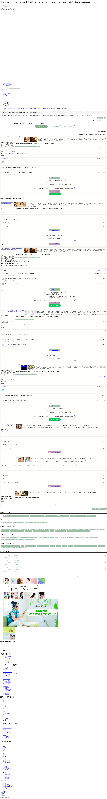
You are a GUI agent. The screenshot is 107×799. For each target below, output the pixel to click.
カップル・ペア (6, 717)
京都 (3, 645)
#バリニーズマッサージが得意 (41, 522)
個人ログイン (5, 5)
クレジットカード (6, 713)
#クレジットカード (14, 537)
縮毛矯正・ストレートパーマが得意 (10, 673)
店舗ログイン (5, 6)
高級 (3, 699)
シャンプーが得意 (6, 679)
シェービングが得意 (7, 682)
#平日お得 (25, 539)
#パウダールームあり (93, 537)
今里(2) (18, 515)
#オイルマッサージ (29, 522)
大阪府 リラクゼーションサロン (23, 108)
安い (3, 730)
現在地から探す (5, 89)
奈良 (3, 646)
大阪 (3, 743)
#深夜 (43, 537)
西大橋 (4, 751)
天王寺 (4, 748)
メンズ (4, 712)
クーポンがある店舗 (69, 126)
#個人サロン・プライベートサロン (8, 539)
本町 (3, 753)
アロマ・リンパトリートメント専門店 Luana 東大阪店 (12, 311)
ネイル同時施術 (6, 687)
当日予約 (4, 719)
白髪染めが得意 (6, 676)
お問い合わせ (5, 766)
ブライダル (5, 688)
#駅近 (20, 537)
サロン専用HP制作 (6, 774)
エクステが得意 (6, 670)
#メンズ (69, 537)
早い (3, 731)
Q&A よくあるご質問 (7, 765)
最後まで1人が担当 (6, 737)
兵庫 (3, 647)
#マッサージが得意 (25, 529)
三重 (3, 651)
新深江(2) (45, 515)
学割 (3, 725)
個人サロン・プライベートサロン (9, 715)
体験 (3, 714)
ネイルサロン (5, 657)
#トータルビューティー (21, 547)
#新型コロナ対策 (4, 537)
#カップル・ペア (50, 537)
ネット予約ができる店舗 (55, 126)
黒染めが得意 (5, 675)
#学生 (80, 537)
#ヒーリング (41, 529)
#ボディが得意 (33, 529)
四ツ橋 (4, 746)
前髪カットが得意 (6, 674)
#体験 (64, 537)
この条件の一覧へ (100, 508)
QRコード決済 (5, 720)
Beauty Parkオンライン (7, 778)
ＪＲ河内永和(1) (87, 515)
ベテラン (4, 729)
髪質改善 (4, 738)
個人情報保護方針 (6, 760)
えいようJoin (5, 788)
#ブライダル (102, 529)
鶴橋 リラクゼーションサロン (35, 108)
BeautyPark (4, 108)
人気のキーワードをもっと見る (100, 120)
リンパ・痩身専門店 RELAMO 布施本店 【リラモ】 (12, 137)
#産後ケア (19, 539)
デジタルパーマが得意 (7, 672)
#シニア (3, 547)
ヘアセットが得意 (6, 684)
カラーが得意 (5, 668)
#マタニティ (90, 529)
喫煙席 (4, 701)
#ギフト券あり (58, 537)
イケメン (4, 735)
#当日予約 (26, 537)
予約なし (4, 705)
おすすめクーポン (5, 158)
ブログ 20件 (103, 376)
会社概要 (4, 759)
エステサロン (5, 659)
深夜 (102, 118)
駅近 (105, 118)
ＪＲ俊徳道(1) (73, 515)
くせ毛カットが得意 (7, 732)
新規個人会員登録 (6, 85)
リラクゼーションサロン (12, 108)
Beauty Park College (6, 785)
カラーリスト (5, 736)
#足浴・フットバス (82, 529)
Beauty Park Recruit (6, 787)
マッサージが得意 (6, 681)
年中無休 (4, 706)
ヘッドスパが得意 (6, 680)
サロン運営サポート (7, 777)
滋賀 (3, 648)
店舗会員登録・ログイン (7, 767)
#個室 (39, 537)
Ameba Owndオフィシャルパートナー (10, 776)
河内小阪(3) (6, 515)
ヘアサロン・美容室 (7, 656)
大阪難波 (4, 747)
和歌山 (4, 650)
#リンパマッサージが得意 (18, 522)
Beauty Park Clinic (6, 783)
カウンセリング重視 (7, 728)
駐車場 (4, 711)
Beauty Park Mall (6, 784)
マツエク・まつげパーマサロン (9, 658)
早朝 (3, 707)
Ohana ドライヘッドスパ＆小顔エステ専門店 (11, 365)
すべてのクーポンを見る (100, 158)
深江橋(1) (59, 515)
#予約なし (75, 537)
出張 (3, 704)
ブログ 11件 (103, 148)
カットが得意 (5, 667)
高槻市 (4, 754)
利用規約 (4, 761)
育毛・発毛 (5, 733)
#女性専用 (31, 539)
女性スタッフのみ (6, 726)
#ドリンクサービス (11, 547)
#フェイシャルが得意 (5, 529)
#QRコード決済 (33, 537)
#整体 (96, 529)
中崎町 (4, 749)
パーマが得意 (5, 669)
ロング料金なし (6, 718)
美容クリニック (6, 662)
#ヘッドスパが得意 (16, 529)
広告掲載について (6, 83)
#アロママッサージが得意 (6, 522)
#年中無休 (85, 537)
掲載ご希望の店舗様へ (7, 84)
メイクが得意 (5, 686)
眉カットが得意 (6, 683)
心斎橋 (4, 744)
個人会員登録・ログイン (7, 768)
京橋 (3, 750)
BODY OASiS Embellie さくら (7, 203)
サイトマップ (5, 769)
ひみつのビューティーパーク (8, 786)
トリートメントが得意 (7, 677)
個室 (99, 118)
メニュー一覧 (102, 215)
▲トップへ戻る (78, 576)
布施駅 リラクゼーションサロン (47, 108)
